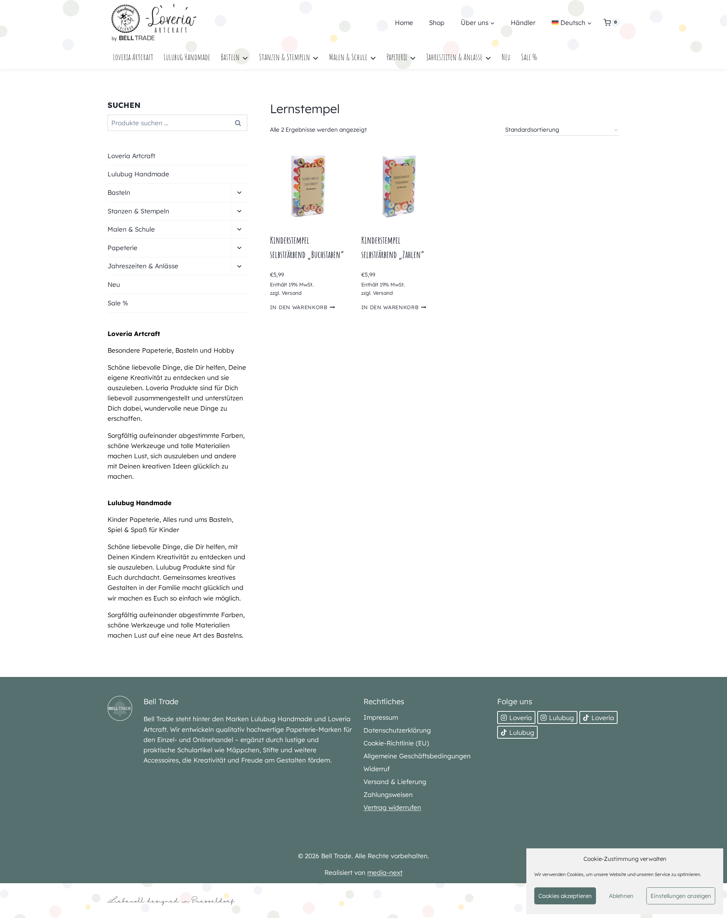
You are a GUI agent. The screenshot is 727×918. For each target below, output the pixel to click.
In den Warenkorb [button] (299, 307)
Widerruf (377, 769)
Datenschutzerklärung (397, 730)
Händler (523, 22)
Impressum (381, 717)
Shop (437, 22)
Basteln (119, 192)
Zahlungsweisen (388, 794)
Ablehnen (621, 895)
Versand (291, 292)
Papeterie (122, 248)
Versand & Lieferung (395, 782)
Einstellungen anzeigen (681, 895)
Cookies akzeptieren (565, 895)
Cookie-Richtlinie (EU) (396, 743)
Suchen (240, 122)
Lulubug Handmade (187, 56)
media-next (385, 872)
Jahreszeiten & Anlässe (143, 266)
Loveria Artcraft (133, 56)
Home (404, 22)
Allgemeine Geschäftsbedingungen (417, 756)
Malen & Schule (131, 229)
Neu (506, 56)
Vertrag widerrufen (392, 807)
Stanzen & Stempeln (138, 211)
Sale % (529, 56)
